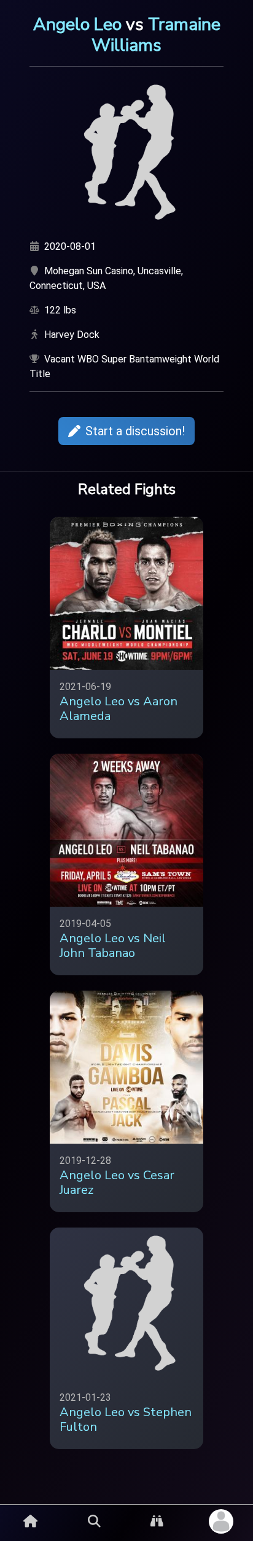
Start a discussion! (135, 431)
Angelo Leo (77, 24)
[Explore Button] (157, 1521)
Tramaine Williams (155, 35)
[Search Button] (94, 1521)
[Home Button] (30, 1521)
